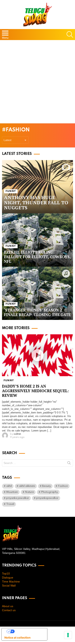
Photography (49, 492)
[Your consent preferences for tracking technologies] (68, 635)
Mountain (12, 492)
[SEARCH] (70, 34)
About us (7, 606)
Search (69, 463)
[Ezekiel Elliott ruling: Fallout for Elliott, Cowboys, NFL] (37, 240)
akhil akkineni (27, 486)
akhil (9, 486)
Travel (10, 504)
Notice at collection (17, 637)
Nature (29, 492)
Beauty (46, 486)
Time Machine (11, 581)
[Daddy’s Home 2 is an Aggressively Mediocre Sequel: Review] (37, 355)
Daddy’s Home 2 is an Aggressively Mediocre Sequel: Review (35, 391)
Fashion (63, 486)
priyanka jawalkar (17, 498)
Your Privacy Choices (28, 631)
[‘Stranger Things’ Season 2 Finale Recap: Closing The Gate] (37, 293)
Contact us (9, 610)
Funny (11, 191)
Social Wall (9, 585)
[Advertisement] (37, 81)
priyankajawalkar (47, 498)
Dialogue (7, 577)
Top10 (6, 573)
